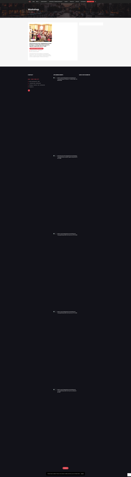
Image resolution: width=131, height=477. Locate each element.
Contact (77, 1)
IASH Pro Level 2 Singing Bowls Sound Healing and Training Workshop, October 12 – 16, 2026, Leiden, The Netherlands (67, 79)
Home (33, 1)
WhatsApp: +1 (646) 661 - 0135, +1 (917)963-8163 (37, 85)
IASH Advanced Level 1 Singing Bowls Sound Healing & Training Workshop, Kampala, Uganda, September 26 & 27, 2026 (40, 45)
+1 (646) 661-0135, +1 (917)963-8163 (35, 83)
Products (72, 1)
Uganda (37, 51)
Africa (31, 51)
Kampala (34, 51)
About (37, 1)
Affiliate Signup (89, 1)
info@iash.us (31, 86)
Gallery (66, 1)
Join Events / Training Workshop (55, 1)
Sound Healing (44, 1)
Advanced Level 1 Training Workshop (36, 48)
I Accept (82, 473)
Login (93, 1)
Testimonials (83, 1)
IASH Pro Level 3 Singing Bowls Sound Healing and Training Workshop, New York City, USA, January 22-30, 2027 (67, 391)
